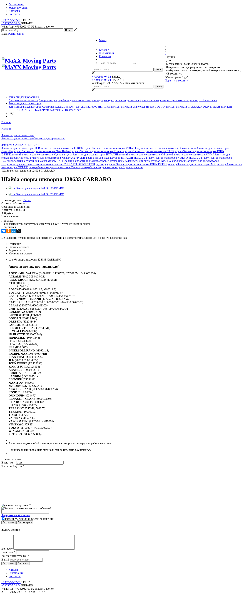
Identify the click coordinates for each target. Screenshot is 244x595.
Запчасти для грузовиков (24, 96)
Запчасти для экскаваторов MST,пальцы (201, 164)
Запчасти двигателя (127, 100)
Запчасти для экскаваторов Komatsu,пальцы (100, 160)
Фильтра (82, 157)
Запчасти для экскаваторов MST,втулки (52, 157)
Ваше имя (8, 462)
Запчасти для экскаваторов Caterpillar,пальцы (36, 106)
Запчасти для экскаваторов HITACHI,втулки (100, 154)
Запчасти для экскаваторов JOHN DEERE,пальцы (146, 164)
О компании (16, 572)
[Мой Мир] (13, 231)
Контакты (15, 576)
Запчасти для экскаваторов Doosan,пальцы (64, 167)
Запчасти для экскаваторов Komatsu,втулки (106, 151)
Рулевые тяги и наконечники (33, 164)
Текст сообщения (12, 466)
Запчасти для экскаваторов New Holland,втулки (51, 151)
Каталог (13, 569)
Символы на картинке (16, 505)
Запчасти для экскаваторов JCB (20, 148)
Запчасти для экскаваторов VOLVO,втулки (118, 148)
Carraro (27, 200)
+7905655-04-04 (11, 23)
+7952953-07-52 (11, 20)
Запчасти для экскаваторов (25, 103)
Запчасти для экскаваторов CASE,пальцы (48, 160)
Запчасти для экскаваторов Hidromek (149, 154)
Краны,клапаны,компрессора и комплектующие (169, 100)
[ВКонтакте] (3, 231)
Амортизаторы (48, 100)
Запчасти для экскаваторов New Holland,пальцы (156, 160)
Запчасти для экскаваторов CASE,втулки (158, 151)
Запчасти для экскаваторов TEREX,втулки (66, 148)
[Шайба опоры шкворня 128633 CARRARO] (36, 188)
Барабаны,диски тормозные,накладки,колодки (86, 100)
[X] (18, 231)
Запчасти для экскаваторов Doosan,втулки (170, 148)
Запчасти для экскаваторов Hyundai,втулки (46, 154)
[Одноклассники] (8, 231)
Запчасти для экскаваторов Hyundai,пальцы (116, 167)
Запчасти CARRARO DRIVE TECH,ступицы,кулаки (83, 164)
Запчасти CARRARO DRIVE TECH (198, 106)
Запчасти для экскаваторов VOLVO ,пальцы (148, 106)
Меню (102, 40)
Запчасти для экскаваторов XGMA (193, 154)
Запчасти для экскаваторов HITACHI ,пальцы (92, 106)
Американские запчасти (23, 100)
